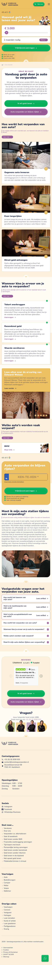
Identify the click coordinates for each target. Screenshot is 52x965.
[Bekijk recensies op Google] (6, 12)
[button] (48, 4)
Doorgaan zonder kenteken (14, 482)
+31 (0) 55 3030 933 (33, 719)
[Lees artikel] (26, 598)
